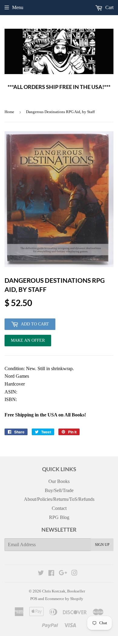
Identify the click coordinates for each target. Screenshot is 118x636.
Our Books (59, 481)
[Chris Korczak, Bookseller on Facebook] (51, 573)
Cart (108, 7)
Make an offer (28, 342)
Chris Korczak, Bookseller (63, 591)
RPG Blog (59, 517)
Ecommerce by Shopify (64, 598)
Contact (59, 508)
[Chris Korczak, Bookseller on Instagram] (74, 573)
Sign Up (102, 545)
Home (9, 111)
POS (33, 598)
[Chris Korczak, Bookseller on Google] (63, 573)
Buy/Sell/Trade (59, 490)
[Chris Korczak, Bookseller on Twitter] (41, 573)
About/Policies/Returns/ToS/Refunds (59, 499)
